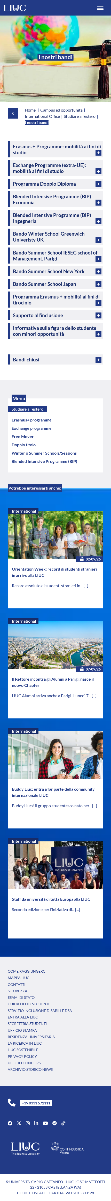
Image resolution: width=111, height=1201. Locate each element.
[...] (85, 585)
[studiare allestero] (8, 113)
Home (30, 109)
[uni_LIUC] (54, 1123)
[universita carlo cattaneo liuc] (36, 1123)
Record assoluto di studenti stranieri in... (47, 585)
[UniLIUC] (10, 1123)
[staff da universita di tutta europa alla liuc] (55, 865)
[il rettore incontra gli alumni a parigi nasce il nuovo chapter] (55, 645)
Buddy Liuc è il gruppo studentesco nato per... (52, 805)
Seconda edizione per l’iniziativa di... (43, 909)
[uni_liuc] (28, 1123)
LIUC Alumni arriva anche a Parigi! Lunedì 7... (52, 695)
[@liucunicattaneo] (63, 1123)
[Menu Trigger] (100, 8)
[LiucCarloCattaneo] (45, 1123)
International (24, 510)
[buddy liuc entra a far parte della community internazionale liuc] (55, 755)
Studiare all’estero (27, 408)
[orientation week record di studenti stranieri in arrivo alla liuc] (55, 535)
